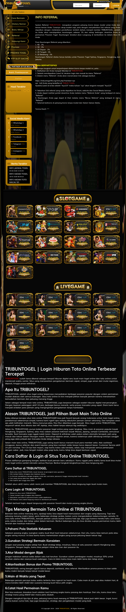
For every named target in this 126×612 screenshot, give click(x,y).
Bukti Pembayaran (18, 72)
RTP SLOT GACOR (19, 58)
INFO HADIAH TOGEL (18, 173)
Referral (15, 35)
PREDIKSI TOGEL (18, 52)
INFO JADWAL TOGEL (18, 168)
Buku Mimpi (17, 29)
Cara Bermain (17, 17)
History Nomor (18, 23)
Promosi (15, 46)
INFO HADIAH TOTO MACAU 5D (18, 180)
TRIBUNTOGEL (55, 25)
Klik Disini (15, 125)
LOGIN (116, 5)
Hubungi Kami (18, 41)
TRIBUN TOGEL (68, 83)
